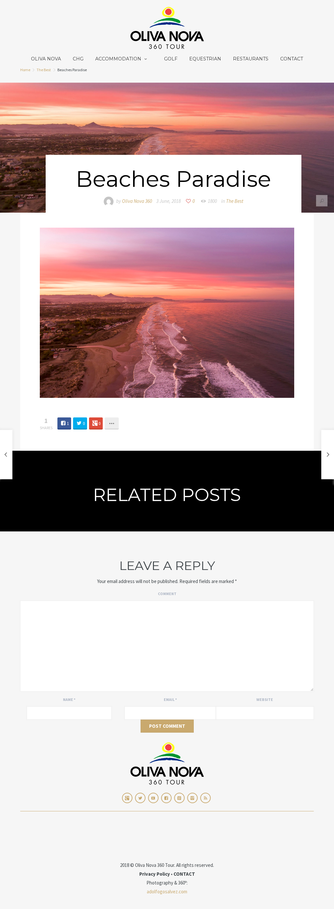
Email (170, 699)
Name (69, 699)
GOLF (170, 59)
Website (264, 699)
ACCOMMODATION (118, 59)
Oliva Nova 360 (137, 201)
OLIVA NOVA (46, 59)
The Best (44, 69)
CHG (78, 59)
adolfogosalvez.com (167, 891)
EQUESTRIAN (205, 59)
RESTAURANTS (250, 59)
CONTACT (291, 59)
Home (25, 69)
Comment (167, 593)
